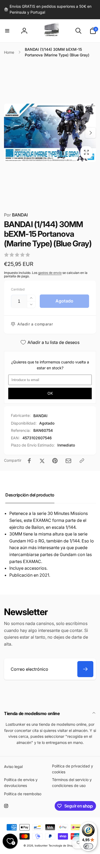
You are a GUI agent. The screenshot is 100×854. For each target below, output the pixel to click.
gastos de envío (50, 273)
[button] (7, 31)
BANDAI (16, 215)
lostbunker (41, 845)
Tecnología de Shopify (63, 845)
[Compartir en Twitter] (42, 460)
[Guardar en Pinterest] (55, 460)
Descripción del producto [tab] (29, 495)
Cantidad (18, 289)
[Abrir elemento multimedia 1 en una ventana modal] (50, 133)
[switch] (88, 846)
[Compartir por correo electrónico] (68, 460)
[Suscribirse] (85, 669)
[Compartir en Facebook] (29, 460)
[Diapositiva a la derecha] (90, 132)
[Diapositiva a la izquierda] (9, 132)
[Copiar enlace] (82, 460)
